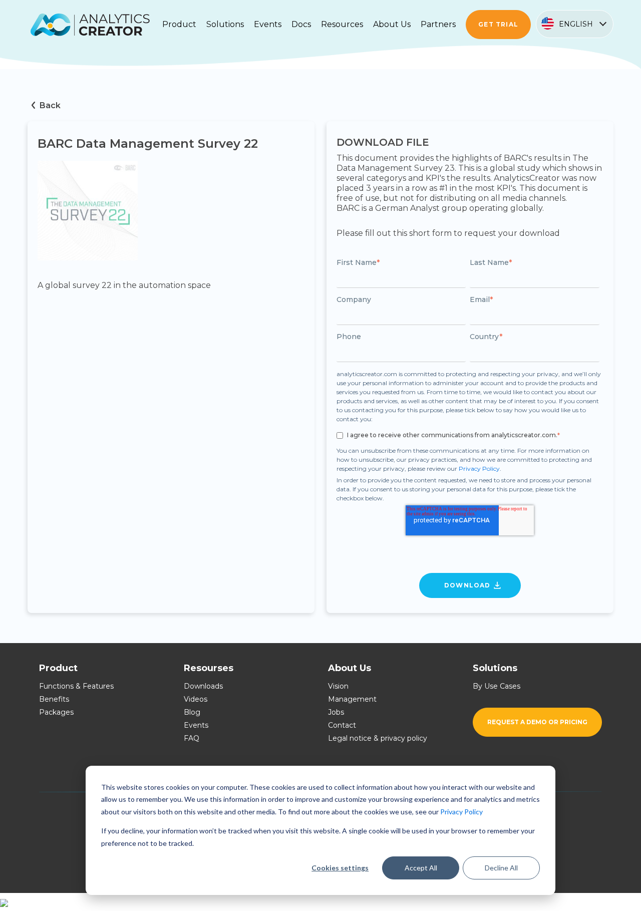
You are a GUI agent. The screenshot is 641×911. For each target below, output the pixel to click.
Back (50, 105)
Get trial (498, 24)
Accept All (421, 867)
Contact (342, 725)
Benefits (54, 699)
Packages (56, 712)
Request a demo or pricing (537, 722)
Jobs (336, 712)
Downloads (203, 686)
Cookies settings (340, 867)
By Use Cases (496, 686)
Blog (192, 712)
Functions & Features (76, 686)
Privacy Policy (461, 811)
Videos (195, 699)
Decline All (501, 867)
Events (196, 725)
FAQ (191, 738)
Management (352, 699)
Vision (338, 686)
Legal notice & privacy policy (377, 738)
